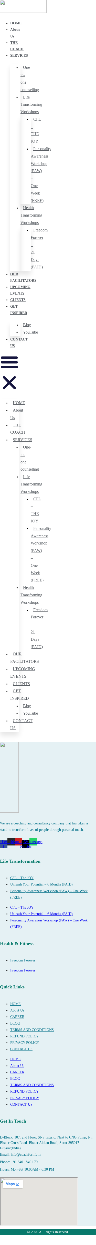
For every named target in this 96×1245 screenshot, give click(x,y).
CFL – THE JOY (36, 130)
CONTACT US (21, 724)
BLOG (15, 1023)
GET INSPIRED (19, 695)
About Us (16, 414)
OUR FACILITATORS (24, 658)
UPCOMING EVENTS (22, 672)
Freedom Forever (22, 960)
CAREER (17, 1017)
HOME (16, 23)
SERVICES (19, 55)
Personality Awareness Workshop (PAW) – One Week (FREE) (41, 175)
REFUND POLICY (24, 1036)
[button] (9, 373)
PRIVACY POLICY (24, 1043)
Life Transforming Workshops (31, 104)
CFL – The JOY (22, 878)
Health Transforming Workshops (31, 215)
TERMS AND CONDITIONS (32, 1030)
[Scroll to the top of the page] (1, 1241)
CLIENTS (18, 300)
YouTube (30, 332)
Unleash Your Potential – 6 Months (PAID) (41, 884)
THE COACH (17, 429)
